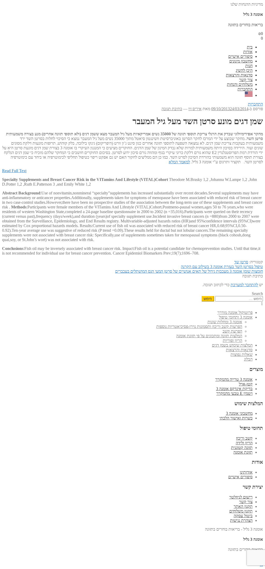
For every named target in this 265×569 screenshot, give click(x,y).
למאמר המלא (179, 162)
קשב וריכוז (244, 438)
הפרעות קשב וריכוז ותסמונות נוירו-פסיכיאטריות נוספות (199, 326)
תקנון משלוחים (241, 511)
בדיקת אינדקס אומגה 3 (234, 389)
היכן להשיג (244, 70)
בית (250, 47)
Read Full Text (14, 170)
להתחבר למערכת (244, 285)
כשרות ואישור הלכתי (236, 418)
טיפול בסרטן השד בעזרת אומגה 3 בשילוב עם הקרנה (222, 266)
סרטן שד (241, 262)
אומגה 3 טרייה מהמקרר (234, 379)
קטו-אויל (246, 384)
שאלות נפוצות (242, 354)
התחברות (245, 89)
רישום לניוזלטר (241, 497)
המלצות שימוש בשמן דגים (232, 345)
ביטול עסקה (243, 516)
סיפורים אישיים (240, 56)
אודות (248, 52)
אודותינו (246, 472)
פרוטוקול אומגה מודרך (235, 312)
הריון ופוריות (232, 340)
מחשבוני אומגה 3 (239, 413)
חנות (249, 66)
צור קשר (246, 80)
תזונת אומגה (243, 452)
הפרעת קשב (232, 331)
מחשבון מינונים (241, 61)
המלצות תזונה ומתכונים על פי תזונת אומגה (209, 336)
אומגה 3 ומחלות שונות (225, 322)
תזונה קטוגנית (242, 447)
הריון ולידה (244, 443)
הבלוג (248, 359)
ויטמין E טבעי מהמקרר (234, 393)
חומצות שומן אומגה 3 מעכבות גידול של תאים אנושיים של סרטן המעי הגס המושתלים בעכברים (189, 271)
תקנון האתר (243, 506)
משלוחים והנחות (240, 84)
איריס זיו (195, 109)
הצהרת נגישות (241, 520)
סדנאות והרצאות (239, 75)
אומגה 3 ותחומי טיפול (236, 317)
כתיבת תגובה (171, 109)
